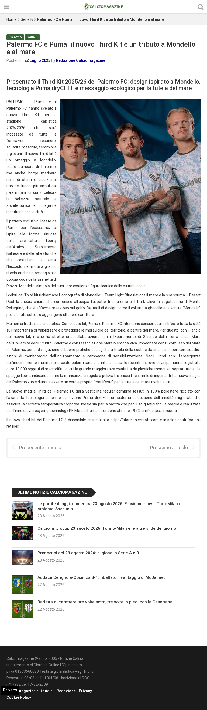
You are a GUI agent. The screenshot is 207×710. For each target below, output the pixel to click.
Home (11, 19)
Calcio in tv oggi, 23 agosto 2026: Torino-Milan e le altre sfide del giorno (106, 528)
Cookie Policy (18, 697)
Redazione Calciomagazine (80, 60)
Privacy (85, 691)
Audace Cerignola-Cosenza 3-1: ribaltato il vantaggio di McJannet (101, 577)
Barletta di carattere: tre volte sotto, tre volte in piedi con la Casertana (104, 602)
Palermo (15, 37)
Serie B (27, 19)
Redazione (66, 691)
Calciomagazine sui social (30, 691)
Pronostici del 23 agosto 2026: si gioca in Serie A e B (88, 552)
